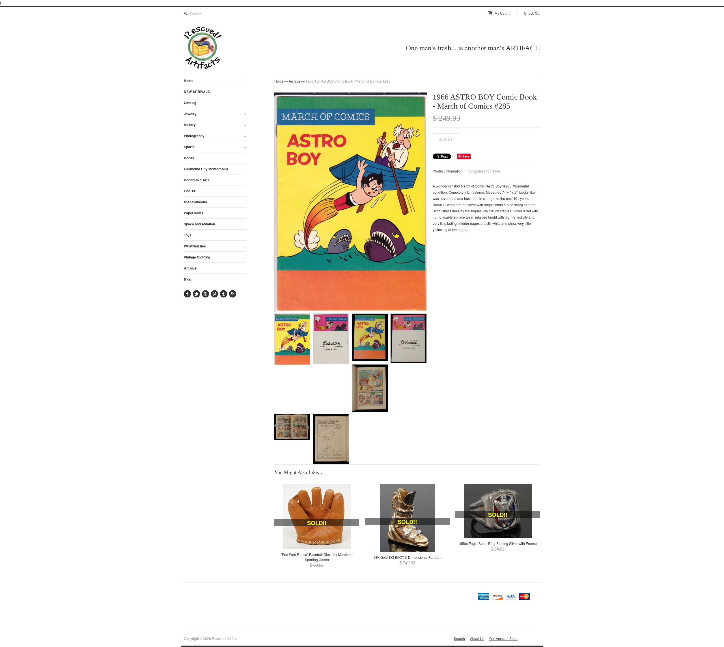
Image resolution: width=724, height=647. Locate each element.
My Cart (503, 13)
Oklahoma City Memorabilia (206, 168)
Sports (215, 146)
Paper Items (193, 212)
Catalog (190, 102)
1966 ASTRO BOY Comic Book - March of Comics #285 (347, 81)
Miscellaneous (195, 201)
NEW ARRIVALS (197, 91)
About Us (477, 638)
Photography (215, 135)
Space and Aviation (199, 224)
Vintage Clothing (215, 257)
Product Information (448, 171)
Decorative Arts (197, 179)
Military (215, 124)
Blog (187, 279)
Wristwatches (215, 246)
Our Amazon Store (503, 638)
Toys (187, 235)
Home (188, 80)
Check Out (532, 13)
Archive (190, 268)
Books (189, 157)
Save (465, 156)
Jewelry (215, 113)
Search (459, 638)
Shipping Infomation (484, 171)
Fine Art (190, 190)
